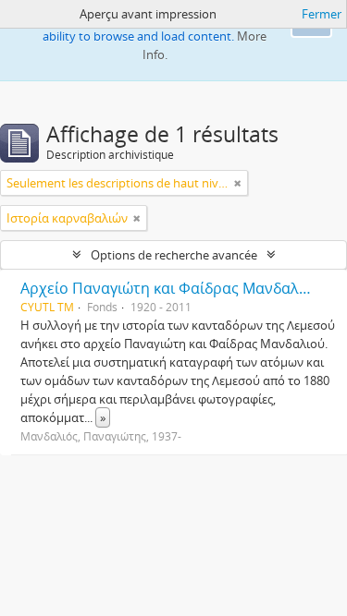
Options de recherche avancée (174, 255)
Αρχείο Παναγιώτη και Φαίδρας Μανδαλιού (171, 288)
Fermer (321, 14)
